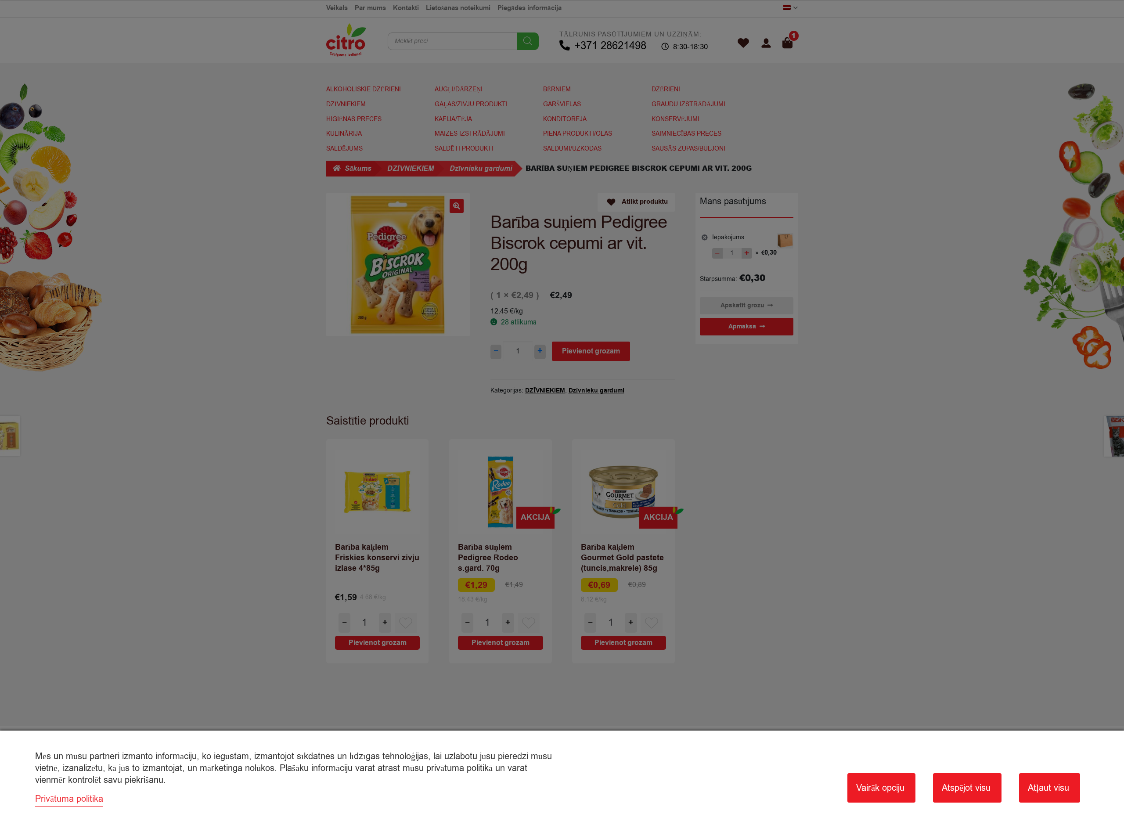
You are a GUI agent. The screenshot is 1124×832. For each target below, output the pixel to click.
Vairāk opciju (880, 788)
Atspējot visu (966, 788)
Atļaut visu (1048, 788)
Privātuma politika (69, 799)
